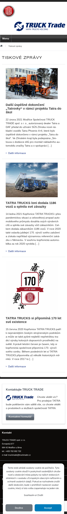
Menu (5, 38)
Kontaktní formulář (20, 416)
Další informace (17, 153)
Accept (48, 508)
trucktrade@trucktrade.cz (19, 455)
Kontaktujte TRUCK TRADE (25, 389)
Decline (19, 508)
